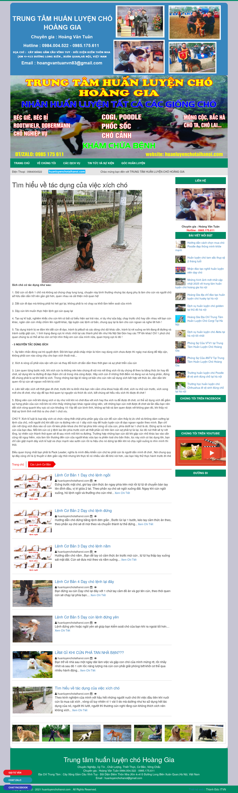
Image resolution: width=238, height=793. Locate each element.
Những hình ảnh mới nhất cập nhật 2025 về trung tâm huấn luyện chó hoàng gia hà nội (199, 283)
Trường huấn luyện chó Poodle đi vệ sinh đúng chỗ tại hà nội (205, 374)
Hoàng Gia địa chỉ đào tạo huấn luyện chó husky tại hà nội (206, 296)
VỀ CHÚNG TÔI (46, 163)
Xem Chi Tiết (122, 493)
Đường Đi (200, 473)
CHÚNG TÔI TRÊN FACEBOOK (200, 398)
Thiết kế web (196, 789)
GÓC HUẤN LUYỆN (133, 163)
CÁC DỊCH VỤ (71, 163)
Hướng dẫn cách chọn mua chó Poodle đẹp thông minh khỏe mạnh (199, 246)
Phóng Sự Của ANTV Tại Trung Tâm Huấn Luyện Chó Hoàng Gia (199, 361)
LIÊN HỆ (200, 180)
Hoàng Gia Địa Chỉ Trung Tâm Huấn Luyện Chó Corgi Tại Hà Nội (199, 320)
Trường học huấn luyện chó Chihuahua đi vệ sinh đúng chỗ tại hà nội (199, 387)
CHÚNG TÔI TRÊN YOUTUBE (200, 433)
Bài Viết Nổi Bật (201, 235)
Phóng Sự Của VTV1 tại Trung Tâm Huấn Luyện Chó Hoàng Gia (199, 346)
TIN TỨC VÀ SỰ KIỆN (101, 163)
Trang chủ (22, 163)
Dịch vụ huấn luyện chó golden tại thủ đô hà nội (205, 307)
